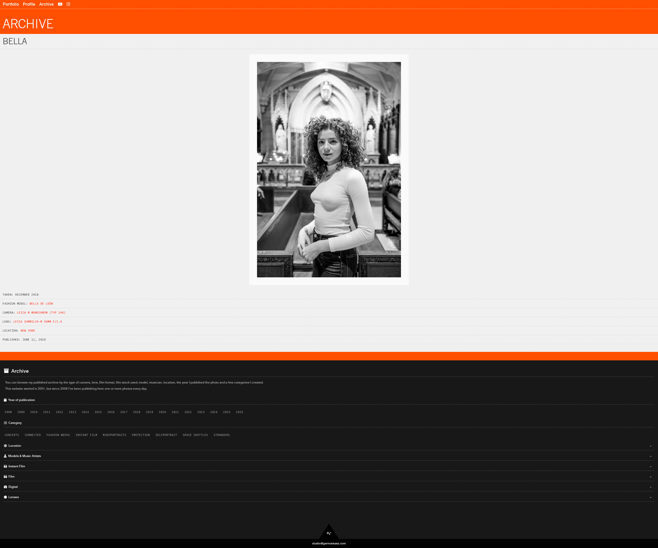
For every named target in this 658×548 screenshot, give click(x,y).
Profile (29, 4)
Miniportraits (114, 435)
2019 (149, 412)
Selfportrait (166, 435)
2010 (34, 412)
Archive (46, 4)
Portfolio (11, 4)
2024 (213, 412)
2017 (123, 412)
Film (329, 476)
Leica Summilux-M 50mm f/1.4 (37, 321)
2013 (72, 412)
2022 (188, 412)
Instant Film (86, 435)
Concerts (12, 435)
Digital (329, 487)
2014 (85, 412)
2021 (175, 412)
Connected (33, 435)
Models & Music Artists (329, 456)
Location (329, 445)
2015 (98, 412)
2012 (59, 412)
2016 (111, 412)
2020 (162, 412)
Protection (141, 435)
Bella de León (41, 303)
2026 (239, 412)
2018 (136, 412)
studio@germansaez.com (329, 543)
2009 (21, 412)
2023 (201, 412)
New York (28, 330)
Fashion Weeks (58, 435)
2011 (46, 412)
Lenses (329, 497)
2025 (226, 412)
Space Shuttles (195, 435)
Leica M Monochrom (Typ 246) (41, 312)
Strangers (222, 435)
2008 (8, 412)
